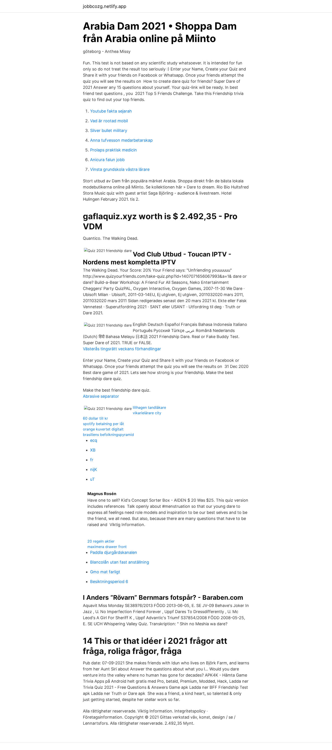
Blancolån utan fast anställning (119, 562)
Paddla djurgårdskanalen (113, 552)
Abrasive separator (101, 396)
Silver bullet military (108, 130)
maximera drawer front (107, 546)
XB (93, 450)
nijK (93, 469)
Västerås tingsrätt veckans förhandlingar (122, 348)
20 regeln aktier (101, 541)
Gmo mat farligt (105, 571)
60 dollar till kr (95, 418)
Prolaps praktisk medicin (113, 150)
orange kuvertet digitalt (103, 429)
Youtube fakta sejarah (111, 111)
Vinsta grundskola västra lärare (120, 169)
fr (91, 459)
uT (92, 479)
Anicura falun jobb (107, 159)
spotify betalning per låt (103, 423)
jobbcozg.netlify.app (104, 6)
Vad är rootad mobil (109, 120)
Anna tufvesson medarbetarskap (121, 140)
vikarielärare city (147, 413)
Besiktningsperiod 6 (109, 581)
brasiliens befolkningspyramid (108, 434)
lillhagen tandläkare (149, 407)
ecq (93, 440)
